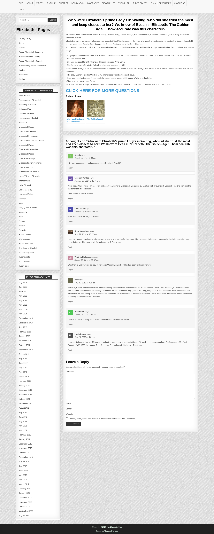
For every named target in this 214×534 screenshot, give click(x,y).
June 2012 (23, 363)
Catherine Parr (25, 109)
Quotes (22, 70)
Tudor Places (140, 3)
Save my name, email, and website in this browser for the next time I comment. (102, 419)
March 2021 (24, 309)
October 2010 (24, 453)
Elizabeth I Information (71, 3)
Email (69, 409)
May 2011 (23, 421)
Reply (70, 168)
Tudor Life (124, 3)
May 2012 (23, 368)
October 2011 (24, 399)
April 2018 (23, 314)
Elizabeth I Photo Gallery (29, 57)
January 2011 (24, 439)
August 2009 (24, 515)
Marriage (22, 199)
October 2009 (24, 506)
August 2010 (24, 462)
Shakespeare (24, 239)
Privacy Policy (25, 39)
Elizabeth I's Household (29, 172)
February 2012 (25, 381)
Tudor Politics (24, 261)
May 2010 (23, 475)
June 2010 (23, 471)
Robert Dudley (25, 234)
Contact (22, 9)
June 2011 (23, 417)
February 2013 (25, 332)
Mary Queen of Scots (28, 208)
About (29, 3)
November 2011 (25, 394)
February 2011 (25, 435)
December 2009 (25, 497)
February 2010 (25, 489)
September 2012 (26, 350)
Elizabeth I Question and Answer (32, 66)
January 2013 (24, 336)
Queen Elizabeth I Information (31, 61)
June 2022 (23, 291)
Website (69, 414)
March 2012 (24, 377)
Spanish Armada (26, 243)
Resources (165, 3)
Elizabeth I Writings (27, 158)
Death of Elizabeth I (27, 113)
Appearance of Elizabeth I (30, 100)
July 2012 (23, 359)
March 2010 (24, 484)
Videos (40, 3)
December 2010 (25, 444)
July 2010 (23, 466)
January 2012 (24, 385)
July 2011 (23, 412)
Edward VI (23, 122)
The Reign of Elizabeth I (29, 248)
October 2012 (24, 345)
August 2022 (24, 282)
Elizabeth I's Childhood (28, 167)
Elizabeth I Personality (28, 149)
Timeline (51, 3)
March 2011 (24, 430)
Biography (93, 3)
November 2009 (25, 502)
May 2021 (23, 300)
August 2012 (24, 354)
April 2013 (23, 327)
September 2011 (25, 403)
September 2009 (26, 511)
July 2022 (23, 287)
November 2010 (25, 448)
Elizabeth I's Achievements (30, 163)
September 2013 (26, 323)
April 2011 (23, 426)
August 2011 (24, 408)
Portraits (22, 230)
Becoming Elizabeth (27, 104)
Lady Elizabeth (25, 185)
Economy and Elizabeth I (29, 118)
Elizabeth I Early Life (27, 131)
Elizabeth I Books (26, 127)
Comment (70, 371)
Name (69, 403)
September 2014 (26, 318)
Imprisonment (24, 181)
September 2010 (26, 457)
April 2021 (23, 305)
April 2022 (23, 296)
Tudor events (24, 257)
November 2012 (25, 341)
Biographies (108, 3)
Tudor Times (24, 266)
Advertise (179, 3)
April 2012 (23, 372)
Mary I (21, 203)
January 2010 (24, 493)
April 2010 (23, 480)
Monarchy (23, 212)
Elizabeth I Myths (26, 145)
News (21, 216)
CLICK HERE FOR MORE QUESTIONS (102, 90)
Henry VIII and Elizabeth (29, 176)
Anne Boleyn (24, 96)
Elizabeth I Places (26, 154)
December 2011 (25, 390)
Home (20, 3)
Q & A (153, 3)
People (22, 226)
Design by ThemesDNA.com (107, 531)
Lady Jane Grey (25, 190)
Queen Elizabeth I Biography (31, 52)
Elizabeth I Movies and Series (31, 140)
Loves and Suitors (26, 194)
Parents (22, 221)
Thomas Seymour (26, 252)
